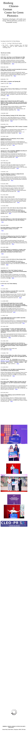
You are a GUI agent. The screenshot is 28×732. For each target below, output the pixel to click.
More (13, 63)
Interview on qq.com (5, 360)
